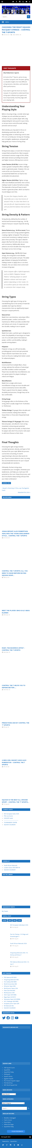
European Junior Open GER (11, 1003)
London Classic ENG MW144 (12, 867)
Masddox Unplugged (10, 1118)
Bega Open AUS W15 (10, 997)
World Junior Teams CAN (11, 988)
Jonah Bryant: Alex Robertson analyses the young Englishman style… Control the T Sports (15, 534)
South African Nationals (10, 865)
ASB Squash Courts (9, 1067)
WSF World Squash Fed (10, 1085)
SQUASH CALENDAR (9, 824)
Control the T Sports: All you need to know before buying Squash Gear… (15, 573)
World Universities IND (10, 984)
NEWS (17, 34)
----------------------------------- (11, 820)
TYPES (19, 920)
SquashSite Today (9, 1072)
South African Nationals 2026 (18, 943)
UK (20, 34)
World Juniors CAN (9, 992)
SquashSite (7, 1070)
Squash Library (8, 1076)
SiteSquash (7, 1074)
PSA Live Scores (8, 816)
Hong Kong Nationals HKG (11, 979)
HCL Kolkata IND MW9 (10, 982)
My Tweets (5, 911)
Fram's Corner (8, 1120)
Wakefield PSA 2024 (23, 492)
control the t (6, 483)
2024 (13, 34)
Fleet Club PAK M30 (9, 990)
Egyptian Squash (8, 1078)
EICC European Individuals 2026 (19, 925)
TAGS (14, 920)
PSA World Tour (8, 1083)
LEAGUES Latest (8, 818)
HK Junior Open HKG (10, 986)
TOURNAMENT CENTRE (10, 822)
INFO (10, 920)
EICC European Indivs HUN (11, 814)
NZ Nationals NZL (9, 1006)
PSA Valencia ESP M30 (10, 977)
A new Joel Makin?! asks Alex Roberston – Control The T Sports (14, 762)
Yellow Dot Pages (9, 1124)
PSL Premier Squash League (12, 1081)
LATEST (4, 920)
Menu (7, 22)
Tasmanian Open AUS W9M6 (12, 999)
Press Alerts (7, 1122)
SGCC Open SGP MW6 (10, 995)
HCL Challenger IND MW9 (11, 1001)
